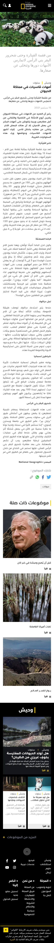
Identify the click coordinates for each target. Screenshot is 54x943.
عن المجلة (29, 887)
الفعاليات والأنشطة (29, 897)
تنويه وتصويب (43, 887)
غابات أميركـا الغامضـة (40, 626)
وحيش (45, 750)
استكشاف (45, 864)
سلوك (36, 83)
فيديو (31, 860)
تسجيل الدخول (10, 899)
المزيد (12, 939)
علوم (48, 868)
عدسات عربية (27, 864)
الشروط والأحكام (30, 904)
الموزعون (46, 891)
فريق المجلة (28, 891)
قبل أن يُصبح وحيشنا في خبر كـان (34, 563)
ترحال (48, 872)
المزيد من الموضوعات (21, 837)
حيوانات (45, 486)
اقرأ (46, 568)
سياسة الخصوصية (29, 912)
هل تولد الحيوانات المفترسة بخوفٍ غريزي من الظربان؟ (28, 755)
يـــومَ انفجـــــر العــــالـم (41, 690)
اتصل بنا (47, 895)
